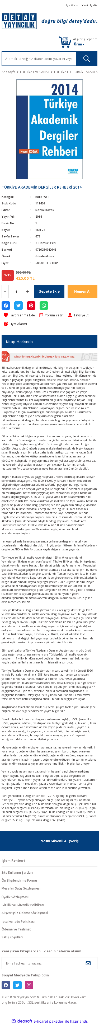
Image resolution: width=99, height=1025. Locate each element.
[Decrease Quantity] (5, 291)
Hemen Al (82, 291)
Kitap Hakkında (19, 341)
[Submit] (88, 963)
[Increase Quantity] (27, 291)
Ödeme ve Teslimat (16, 929)
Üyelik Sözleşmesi (15, 897)
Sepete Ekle (49, 291)
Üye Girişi (71, 5)
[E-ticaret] (49, 1021)
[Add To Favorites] (19, 315)
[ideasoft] (21, 1021)
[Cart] (65, 42)
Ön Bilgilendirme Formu (19, 880)
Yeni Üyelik (89, 5)
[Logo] (49, 21)
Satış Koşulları (12, 937)
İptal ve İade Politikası (18, 921)
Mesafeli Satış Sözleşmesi (21, 888)
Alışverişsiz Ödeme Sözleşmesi (25, 913)
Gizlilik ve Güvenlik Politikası (23, 905)
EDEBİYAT (42, 197)
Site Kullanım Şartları (17, 872)
